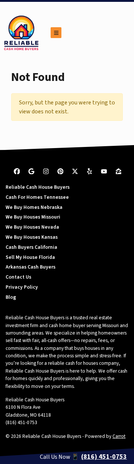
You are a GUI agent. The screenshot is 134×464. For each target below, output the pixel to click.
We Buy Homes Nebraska (34, 207)
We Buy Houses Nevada (32, 227)
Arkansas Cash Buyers (30, 266)
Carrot (118, 436)
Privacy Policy (22, 287)
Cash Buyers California (31, 247)
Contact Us (18, 276)
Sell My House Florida (30, 257)
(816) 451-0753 (21, 422)
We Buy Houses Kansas (32, 237)
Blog (11, 297)
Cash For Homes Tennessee (37, 197)
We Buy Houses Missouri (33, 216)
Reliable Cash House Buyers (38, 187)
